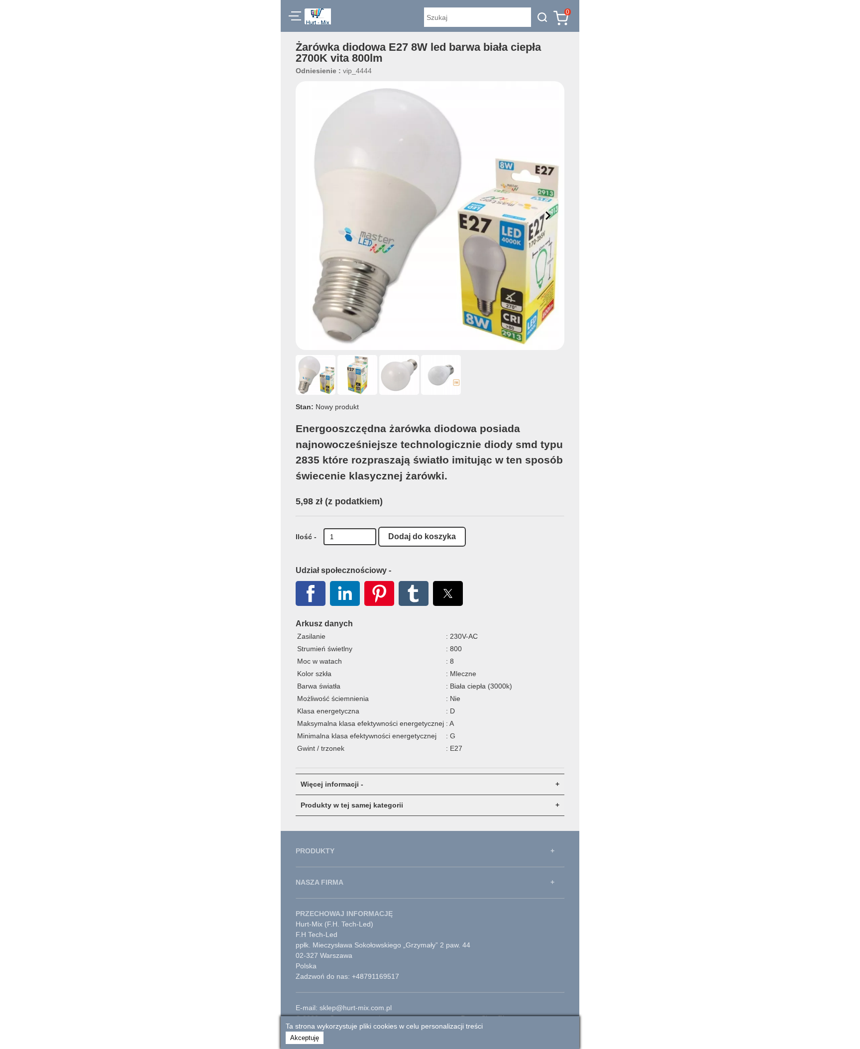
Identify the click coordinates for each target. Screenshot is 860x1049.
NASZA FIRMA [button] (319, 882)
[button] (295, 17)
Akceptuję (304, 1038)
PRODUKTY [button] (315, 851)
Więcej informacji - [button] (332, 784)
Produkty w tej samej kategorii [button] (352, 805)
